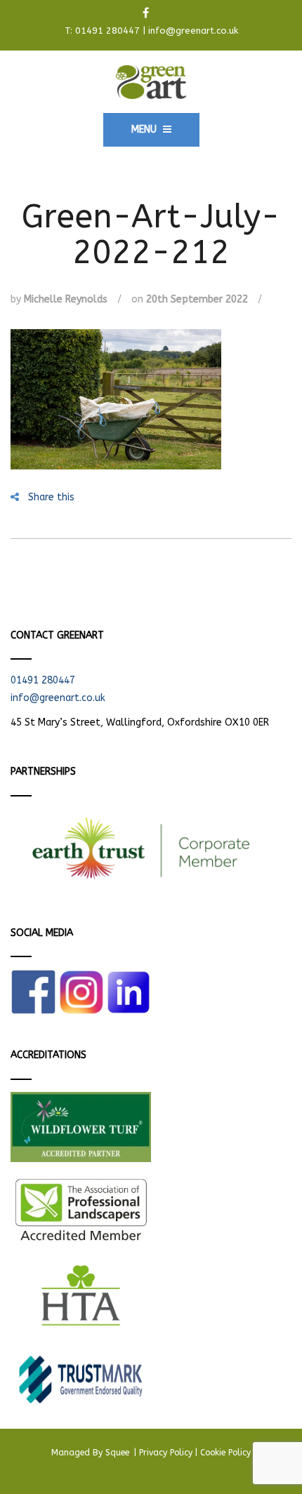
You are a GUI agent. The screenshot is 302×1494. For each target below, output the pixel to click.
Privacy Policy (165, 1453)
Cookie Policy (225, 1453)
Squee (118, 1453)
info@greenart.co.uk (193, 30)
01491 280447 (107, 30)
